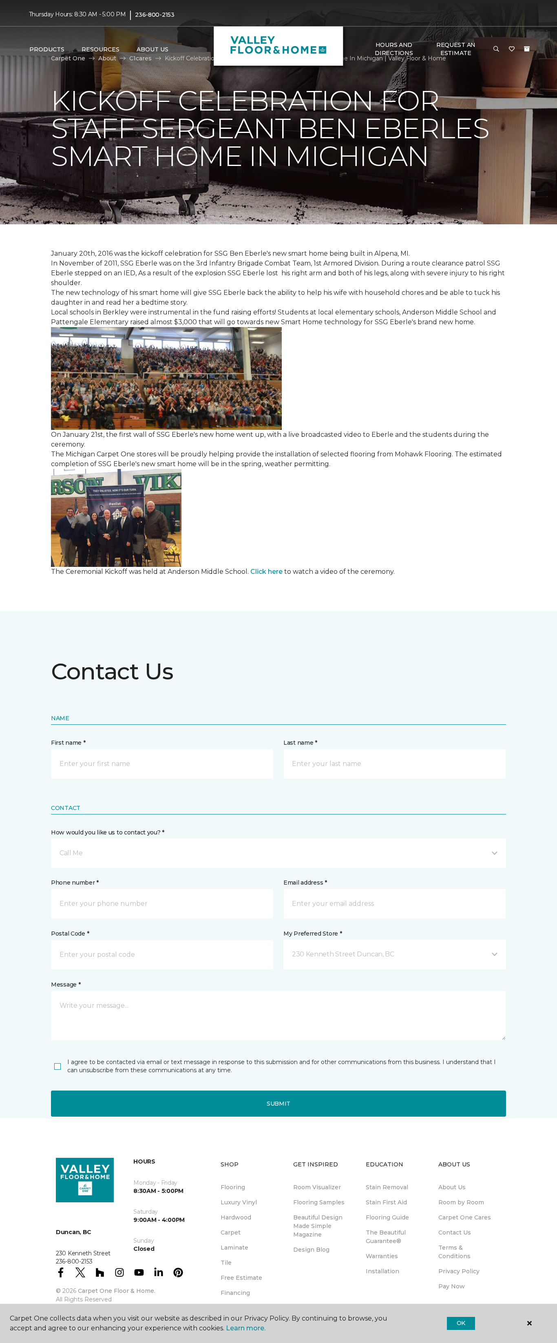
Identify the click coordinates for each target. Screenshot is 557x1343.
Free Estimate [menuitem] (241, 1277)
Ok (461, 1323)
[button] (496, 49)
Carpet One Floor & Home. (116, 1290)
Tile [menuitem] (226, 1262)
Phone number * (75, 882)
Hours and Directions (394, 49)
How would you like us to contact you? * (107, 832)
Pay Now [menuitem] (451, 1286)
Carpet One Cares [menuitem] (464, 1217)
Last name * (300, 743)
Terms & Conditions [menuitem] (454, 1252)
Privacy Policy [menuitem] (459, 1271)
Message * (65, 984)
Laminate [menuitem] (234, 1247)
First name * (68, 743)
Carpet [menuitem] (231, 1232)
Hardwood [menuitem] (236, 1217)
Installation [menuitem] (382, 1271)
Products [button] (46, 49)
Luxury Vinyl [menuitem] (239, 1202)
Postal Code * (70, 933)
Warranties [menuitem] (382, 1256)
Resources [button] (100, 49)
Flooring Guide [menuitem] (387, 1217)
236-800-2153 (155, 14)
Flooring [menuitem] (233, 1187)
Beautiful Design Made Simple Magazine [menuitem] (318, 1226)
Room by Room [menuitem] (461, 1202)
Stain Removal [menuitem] (387, 1187)
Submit (278, 1103)
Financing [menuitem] (235, 1293)
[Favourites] (511, 49)
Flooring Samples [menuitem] (319, 1202)
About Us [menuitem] (452, 1187)
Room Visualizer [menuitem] (317, 1187)
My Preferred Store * (312, 933)
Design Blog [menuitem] (311, 1249)
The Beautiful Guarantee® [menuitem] (386, 1237)
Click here (266, 571)
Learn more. (245, 1328)
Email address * (305, 882)
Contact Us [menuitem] (454, 1232)
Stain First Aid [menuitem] (386, 1202)
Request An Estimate (455, 49)
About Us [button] (152, 49)
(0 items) (527, 49)
